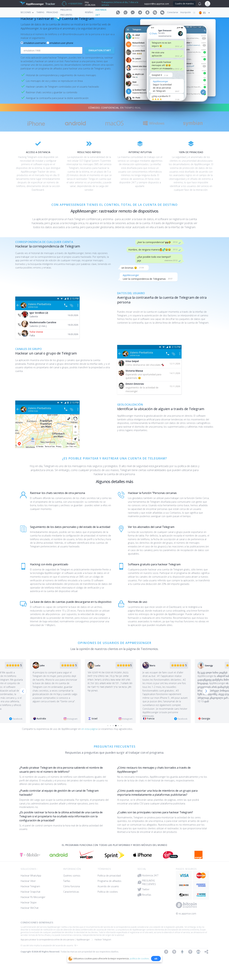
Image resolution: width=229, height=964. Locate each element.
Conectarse (172, 12)
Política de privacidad (109, 875)
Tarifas (40, 12)
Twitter (145, 889)
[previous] (23, 691)
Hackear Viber (28, 881)
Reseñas (89, 12)
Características (71, 891)
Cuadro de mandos (184, 3)
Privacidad (52, 12)
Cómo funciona (71, 886)
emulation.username (34, 43)
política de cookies (139, 958)
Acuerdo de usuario (108, 886)
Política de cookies (108, 891)
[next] (206, 691)
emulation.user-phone (61, 43)
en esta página (89, 728)
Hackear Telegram (30, 886)
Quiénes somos (71, 875)
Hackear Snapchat (30, 891)
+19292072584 (75, 3)
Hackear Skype (29, 902)
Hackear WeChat (30, 907)
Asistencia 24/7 (150, 875)
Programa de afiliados (109, 881)
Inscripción (185, 12)
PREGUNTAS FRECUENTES (149, 882)
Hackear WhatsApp (31, 875)
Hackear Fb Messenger (33, 897)
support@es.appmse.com (156, 3)
